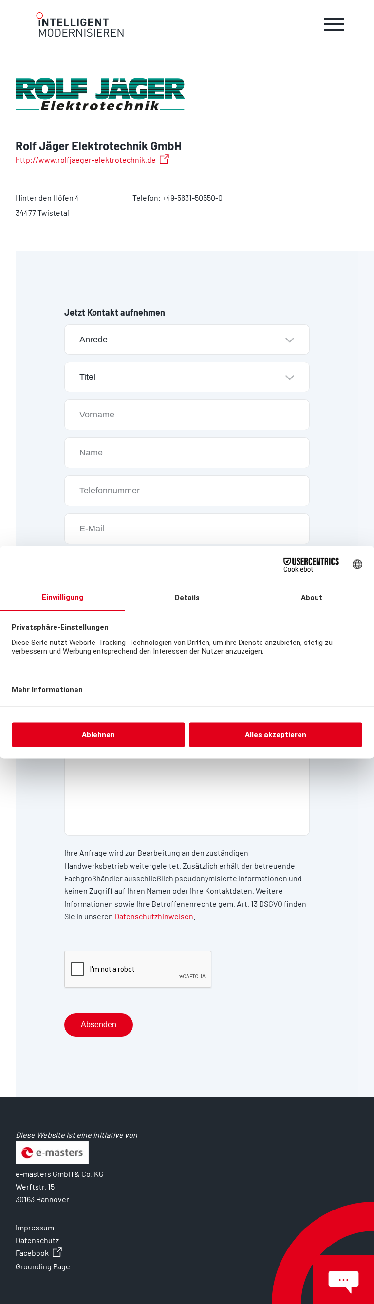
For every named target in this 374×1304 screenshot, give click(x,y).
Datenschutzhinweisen (153, 916)
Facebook (32, 1252)
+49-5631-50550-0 (192, 197)
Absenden (98, 1025)
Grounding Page (43, 1266)
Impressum (35, 1227)
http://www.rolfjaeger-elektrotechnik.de (86, 159)
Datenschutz (37, 1240)
